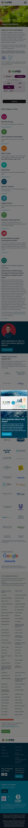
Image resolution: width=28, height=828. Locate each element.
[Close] (26, 391)
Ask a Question (7, 434)
